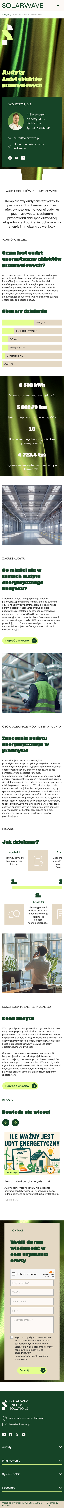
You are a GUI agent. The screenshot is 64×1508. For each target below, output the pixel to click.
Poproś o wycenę (17, 640)
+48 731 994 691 (41, 128)
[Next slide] (15, 1122)
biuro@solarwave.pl (26, 138)
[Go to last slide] (5, 1122)
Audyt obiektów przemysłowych (27, 14)
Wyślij (24, 1370)
